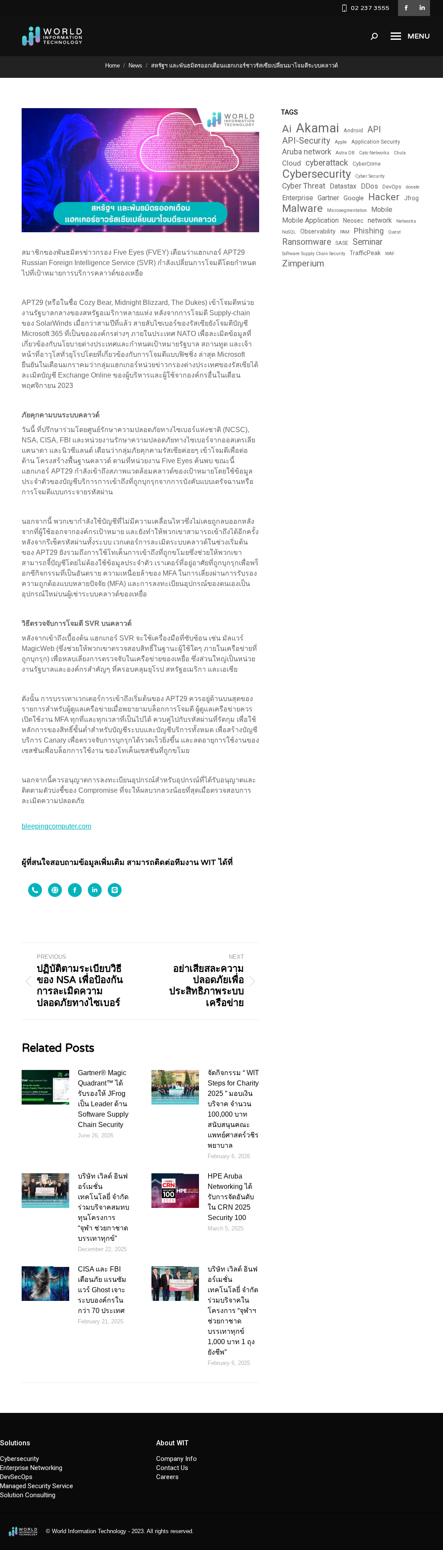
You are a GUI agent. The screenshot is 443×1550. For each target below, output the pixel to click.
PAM (345, 232)
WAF (390, 253)
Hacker (384, 197)
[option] (31, 890)
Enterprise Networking (31, 1468)
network (380, 220)
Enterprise (297, 198)
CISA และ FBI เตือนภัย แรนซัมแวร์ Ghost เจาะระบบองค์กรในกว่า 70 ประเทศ (102, 1289)
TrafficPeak (365, 253)
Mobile (381, 209)
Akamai (317, 128)
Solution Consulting (27, 1495)
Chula (400, 153)
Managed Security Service (36, 1486)
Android (353, 131)
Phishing (369, 231)
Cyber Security (370, 176)
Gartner (328, 198)
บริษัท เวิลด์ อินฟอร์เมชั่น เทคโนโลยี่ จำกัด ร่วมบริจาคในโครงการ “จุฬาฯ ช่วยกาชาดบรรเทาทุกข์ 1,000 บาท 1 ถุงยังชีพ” (233, 1310)
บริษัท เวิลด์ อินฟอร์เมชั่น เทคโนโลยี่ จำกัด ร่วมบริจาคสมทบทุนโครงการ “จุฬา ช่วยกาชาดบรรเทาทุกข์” (103, 1207)
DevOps (391, 187)
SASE (341, 243)
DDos (369, 186)
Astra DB (345, 153)
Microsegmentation (347, 210)
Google (353, 198)
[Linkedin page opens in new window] (422, 8)
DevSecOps (16, 1477)
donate (413, 187)
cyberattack (326, 162)
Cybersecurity (316, 174)
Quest (394, 232)
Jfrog (411, 198)
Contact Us (172, 1468)
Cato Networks (374, 153)
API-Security (306, 140)
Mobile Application (310, 220)
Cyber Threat (303, 186)
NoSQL (289, 232)
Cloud (291, 163)
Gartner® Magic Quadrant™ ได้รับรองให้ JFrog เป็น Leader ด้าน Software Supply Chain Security (103, 1098)
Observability (318, 231)
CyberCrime (367, 164)
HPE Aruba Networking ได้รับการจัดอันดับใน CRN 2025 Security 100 (231, 1196)
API (374, 129)
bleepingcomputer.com (56, 826)
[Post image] (45, 1087)
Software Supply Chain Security (313, 253)
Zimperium (303, 263)
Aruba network (306, 151)
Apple (341, 142)
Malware (302, 208)
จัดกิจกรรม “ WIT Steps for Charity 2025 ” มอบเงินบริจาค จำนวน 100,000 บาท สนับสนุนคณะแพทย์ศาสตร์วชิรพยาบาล (233, 1109)
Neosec (353, 220)
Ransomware (306, 242)
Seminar (368, 242)
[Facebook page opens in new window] (406, 8)
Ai (287, 129)
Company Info (176, 1459)
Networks (406, 221)
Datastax (343, 186)
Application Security (375, 142)
